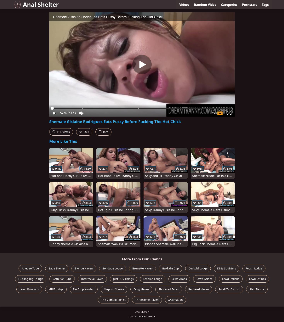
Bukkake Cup (170, 268)
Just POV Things (123, 279)
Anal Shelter (41, 4)
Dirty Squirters (226, 268)
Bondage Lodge (112, 268)
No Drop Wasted (83, 289)
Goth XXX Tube (62, 279)
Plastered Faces (169, 289)
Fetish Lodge (254, 268)
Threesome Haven (147, 300)
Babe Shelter (56, 268)
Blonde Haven (84, 268)
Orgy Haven (141, 289)
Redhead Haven (198, 289)
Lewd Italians (230, 279)
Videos (184, 5)
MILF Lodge (55, 289)
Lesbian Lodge (152, 279)
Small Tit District (229, 289)
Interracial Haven (92, 279)
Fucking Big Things (30, 279)
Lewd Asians (204, 279)
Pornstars (249, 5)
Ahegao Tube (30, 268)
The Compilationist (113, 300)
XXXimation (175, 300)
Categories (229, 5)
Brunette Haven (142, 268)
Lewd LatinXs (257, 279)
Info (105, 132)
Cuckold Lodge (198, 268)
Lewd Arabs (179, 279)
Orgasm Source (114, 289)
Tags (265, 5)
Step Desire (256, 289)
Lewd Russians (29, 289)
